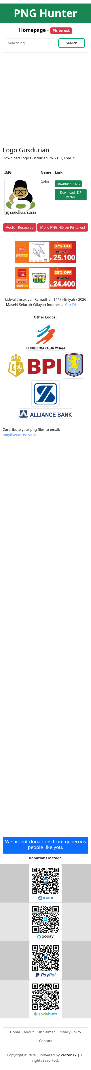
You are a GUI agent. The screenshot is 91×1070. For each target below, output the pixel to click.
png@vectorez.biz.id (19, 434)
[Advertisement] (45, 101)
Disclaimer (46, 1032)
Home (15, 1032)
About (29, 1032)
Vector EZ (69, 1055)
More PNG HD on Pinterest (62, 227)
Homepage (32, 30)
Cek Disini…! (75, 304)
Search (71, 43)
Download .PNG (68, 184)
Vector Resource (20, 227)
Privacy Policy (70, 1032)
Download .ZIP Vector (70, 194)
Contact (45, 1040)
